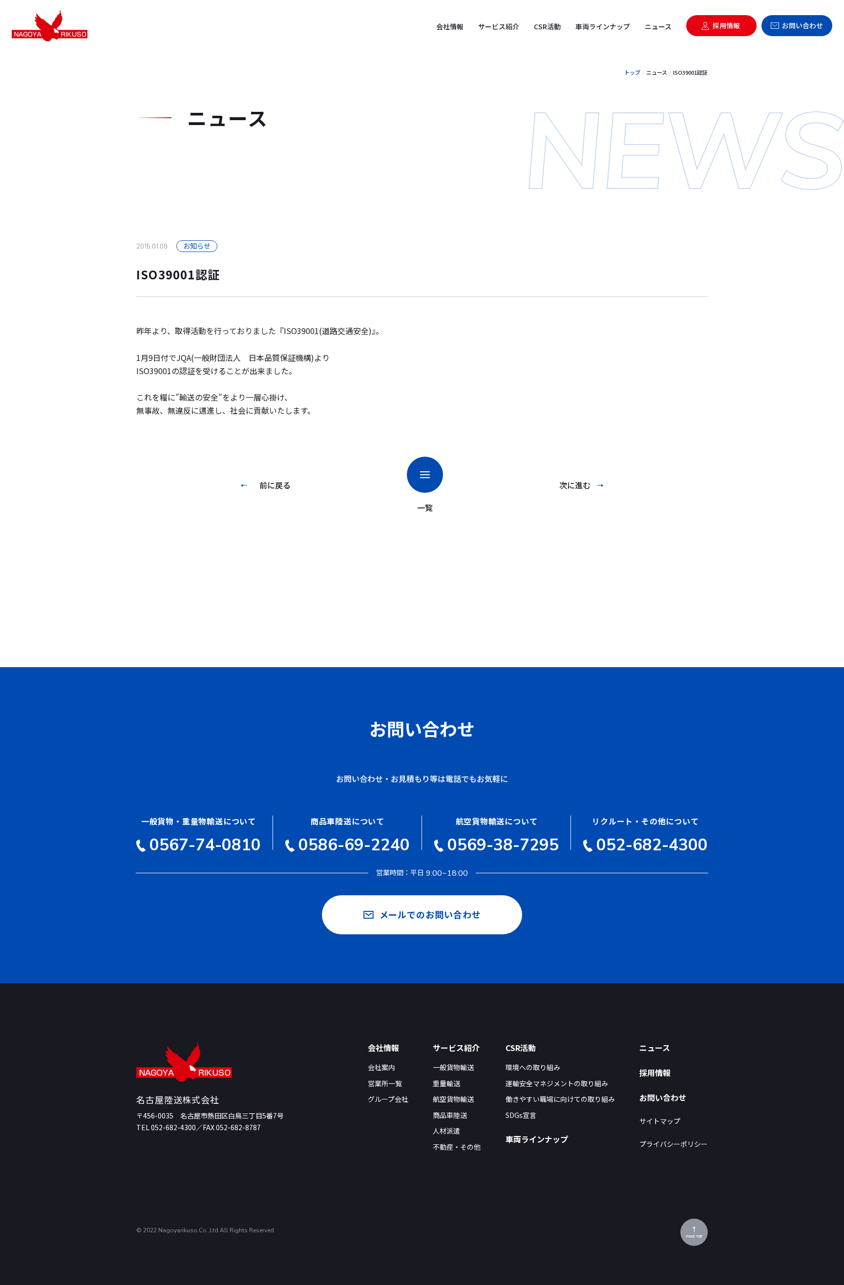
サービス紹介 (498, 26)
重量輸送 (446, 1083)
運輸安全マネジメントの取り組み (557, 1083)
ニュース (658, 26)
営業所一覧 (385, 1083)
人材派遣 (446, 1131)
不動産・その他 (457, 1147)
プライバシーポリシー (673, 1144)
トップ (632, 72)
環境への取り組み (533, 1067)
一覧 (425, 507)
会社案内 (381, 1067)
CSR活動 (547, 26)
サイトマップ (659, 1121)
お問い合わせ (802, 25)
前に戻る (275, 485)
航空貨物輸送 (453, 1099)
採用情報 (726, 25)
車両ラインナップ (602, 26)
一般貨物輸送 (453, 1067)
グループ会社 (388, 1099)
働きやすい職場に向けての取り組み (560, 1099)
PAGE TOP (694, 1236)
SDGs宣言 (521, 1115)
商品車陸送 (450, 1115)
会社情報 (450, 26)
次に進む (575, 485)
